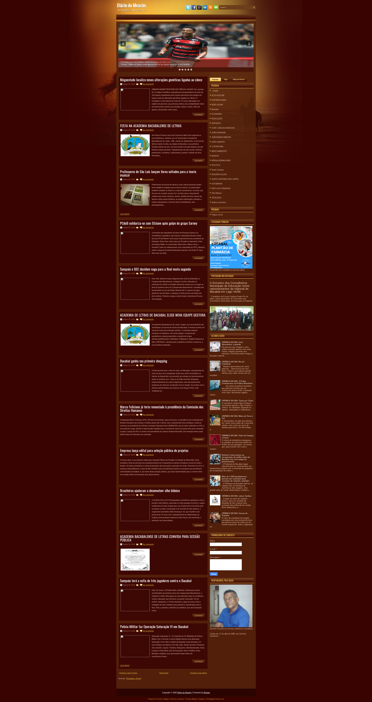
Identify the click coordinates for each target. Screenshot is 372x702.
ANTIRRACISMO (219, 100)
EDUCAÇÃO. (217, 119)
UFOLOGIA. (217, 198)
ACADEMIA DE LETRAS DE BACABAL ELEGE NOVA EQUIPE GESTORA (162, 315)
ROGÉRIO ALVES (219, 174)
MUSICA (215, 156)
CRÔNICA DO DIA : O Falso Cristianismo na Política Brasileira (237, 382)
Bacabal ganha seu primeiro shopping (143, 361)
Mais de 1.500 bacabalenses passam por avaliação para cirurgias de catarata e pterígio (235, 478)
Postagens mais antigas (198, 673)
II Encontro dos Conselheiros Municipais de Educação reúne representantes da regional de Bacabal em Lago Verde (229, 287)
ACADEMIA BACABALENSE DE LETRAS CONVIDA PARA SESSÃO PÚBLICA (160, 538)
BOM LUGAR (217, 105)
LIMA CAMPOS (218, 142)
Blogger (207, 693)
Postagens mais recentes (128, 673)
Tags (226, 79)
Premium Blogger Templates (195, 699)
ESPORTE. (216, 123)
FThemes (159, 699)
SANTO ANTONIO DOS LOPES (225, 179)
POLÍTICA (216, 165)
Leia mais (198, 115)
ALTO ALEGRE (218, 95)
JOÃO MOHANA (219, 133)
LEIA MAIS (124, 214)
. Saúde (215, 91)
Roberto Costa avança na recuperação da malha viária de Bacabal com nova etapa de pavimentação (236, 458)
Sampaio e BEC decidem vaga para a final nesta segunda (155, 269)
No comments (148, 84)
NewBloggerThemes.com (215, 699)
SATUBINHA (217, 184)
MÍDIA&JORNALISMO (221, 160)
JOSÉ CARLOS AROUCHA (223, 128)
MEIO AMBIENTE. (219, 151)
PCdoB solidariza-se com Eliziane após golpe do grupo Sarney (158, 223)
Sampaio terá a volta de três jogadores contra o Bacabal (156, 580)
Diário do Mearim (131, 5)
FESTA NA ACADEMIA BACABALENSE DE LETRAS (150, 125)
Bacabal (215, 109)
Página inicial (163, 673)
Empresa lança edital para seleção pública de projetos (154, 450)
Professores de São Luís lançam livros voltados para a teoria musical (158, 173)
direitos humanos (219, 202)
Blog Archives (239, 79)
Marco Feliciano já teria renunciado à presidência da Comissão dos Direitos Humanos (161, 408)
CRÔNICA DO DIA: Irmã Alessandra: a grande (232, 343)
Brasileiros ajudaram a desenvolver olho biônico (150, 490)
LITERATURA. (218, 146)
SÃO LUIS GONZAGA (221, 188)
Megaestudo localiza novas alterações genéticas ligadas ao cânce (161, 79)
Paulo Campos (218, 170)
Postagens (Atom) (133, 678)
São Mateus (217, 193)
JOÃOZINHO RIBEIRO (221, 137)
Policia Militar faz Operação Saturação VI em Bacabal (154, 626)
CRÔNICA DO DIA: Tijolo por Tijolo (237, 401)
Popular (215, 79)
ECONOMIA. (217, 114)
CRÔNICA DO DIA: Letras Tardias (236, 496)
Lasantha (180, 699)
